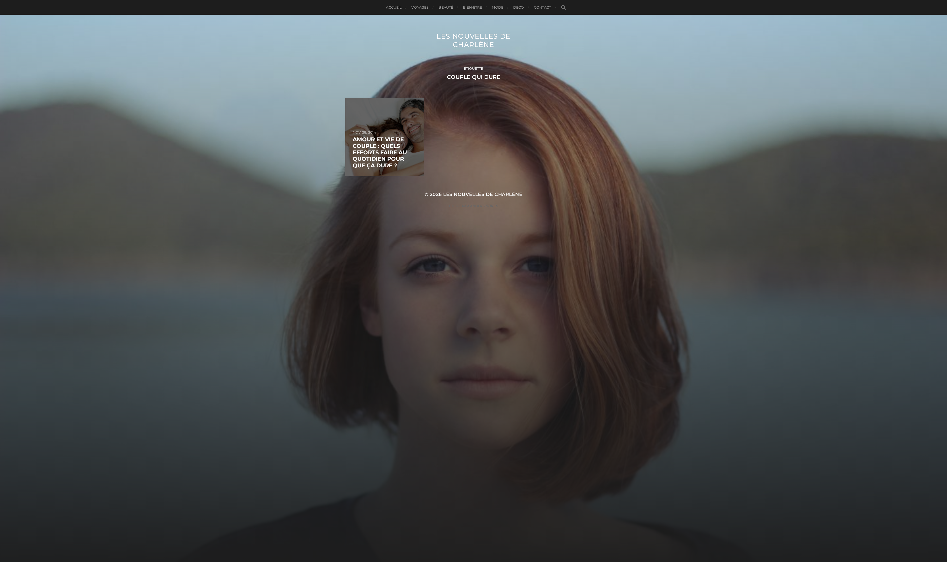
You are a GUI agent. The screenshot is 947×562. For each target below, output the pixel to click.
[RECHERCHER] (563, 7)
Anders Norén (484, 206)
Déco (518, 7)
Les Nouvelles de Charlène (473, 40)
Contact (542, 7)
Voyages (420, 7)
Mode (497, 7)
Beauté (445, 7)
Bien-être (472, 7)
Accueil (393, 7)
